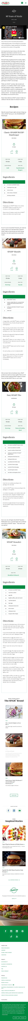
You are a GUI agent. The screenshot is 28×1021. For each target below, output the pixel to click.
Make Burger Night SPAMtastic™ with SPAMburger (14, 782)
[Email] (19, 810)
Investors (3, 954)
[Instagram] (11, 931)
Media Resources (5, 948)
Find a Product (4, 971)
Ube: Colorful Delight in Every (13, 723)
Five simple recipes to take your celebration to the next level (13, 874)
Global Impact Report (6, 952)
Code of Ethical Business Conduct (9, 995)
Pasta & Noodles (20, 428)
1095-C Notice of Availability (8, 990)
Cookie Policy (20, 1013)
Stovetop (7, 285)
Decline (22, 1017)
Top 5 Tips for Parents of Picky (13, 844)
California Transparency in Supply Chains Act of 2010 (13, 987)
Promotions (4, 977)
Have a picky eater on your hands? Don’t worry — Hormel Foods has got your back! (13, 847)
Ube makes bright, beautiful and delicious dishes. (14, 727)
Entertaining (14, 398)
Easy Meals (14, 138)
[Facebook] (8, 810)
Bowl (20, 430)
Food (14, 22)
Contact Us (4, 966)
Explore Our (14, 915)
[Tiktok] (11, 936)
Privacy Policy (4, 982)
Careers (3, 950)
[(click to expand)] (26, 3)
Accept (15, 1017)
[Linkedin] (14, 810)
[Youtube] (17, 936)
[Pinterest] (22, 931)
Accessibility (4, 961)
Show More (14, 795)
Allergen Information (6, 964)
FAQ (2, 968)
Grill (7, 168)
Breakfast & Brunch (13, 575)
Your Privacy (6, 984)
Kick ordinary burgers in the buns (12, 785)
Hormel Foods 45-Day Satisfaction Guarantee (12, 992)
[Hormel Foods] (5, 3)
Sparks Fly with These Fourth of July (12, 871)
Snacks (20, 285)
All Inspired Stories (13, 879)
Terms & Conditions (6, 980)
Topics (13, 898)
